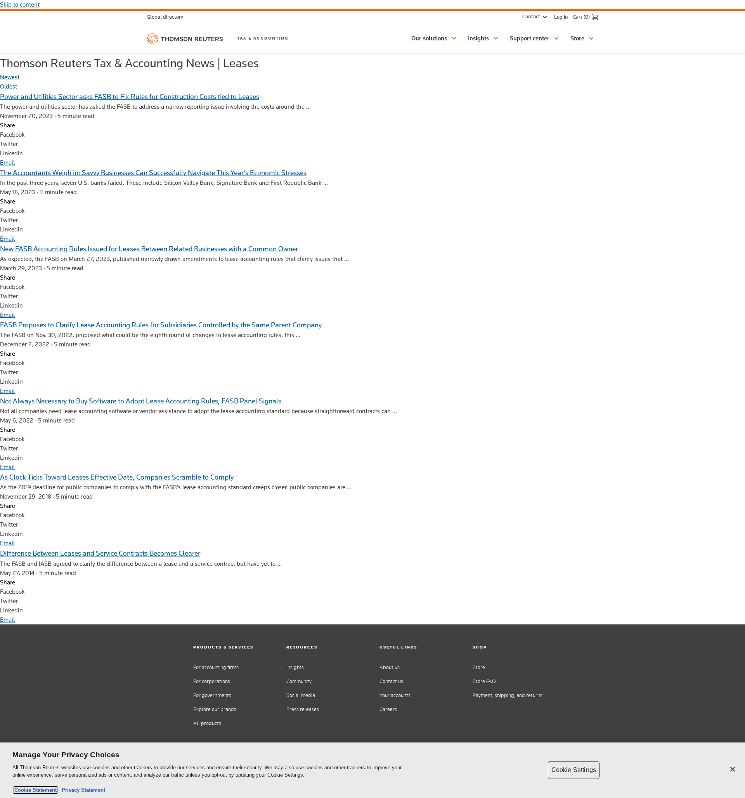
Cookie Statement (35, 790)
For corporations (211, 681)
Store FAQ (484, 681)
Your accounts (395, 695)
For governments (212, 695)
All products (207, 723)
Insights (295, 667)
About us (389, 667)
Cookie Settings (573, 770)
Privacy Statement (82, 790)
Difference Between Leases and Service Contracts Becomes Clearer (100, 553)
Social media (300, 695)
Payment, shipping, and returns (507, 695)
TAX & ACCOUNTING (262, 38)
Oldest (8, 86)
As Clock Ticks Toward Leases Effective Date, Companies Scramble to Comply (117, 477)
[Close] (732, 769)
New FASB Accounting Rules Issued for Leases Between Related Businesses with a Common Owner (149, 248)
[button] (435, 38)
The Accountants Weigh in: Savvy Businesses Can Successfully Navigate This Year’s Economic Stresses (153, 172)
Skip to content (20, 4)
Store (479, 667)
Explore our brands (214, 709)
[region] (372, 770)
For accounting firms (216, 667)
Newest (9, 77)
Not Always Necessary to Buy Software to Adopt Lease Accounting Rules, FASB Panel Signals (140, 400)
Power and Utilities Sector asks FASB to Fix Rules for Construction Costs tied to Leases (129, 96)
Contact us (391, 681)
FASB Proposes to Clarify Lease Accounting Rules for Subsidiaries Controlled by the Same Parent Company (161, 324)
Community (299, 681)
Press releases (302, 709)
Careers (388, 709)
